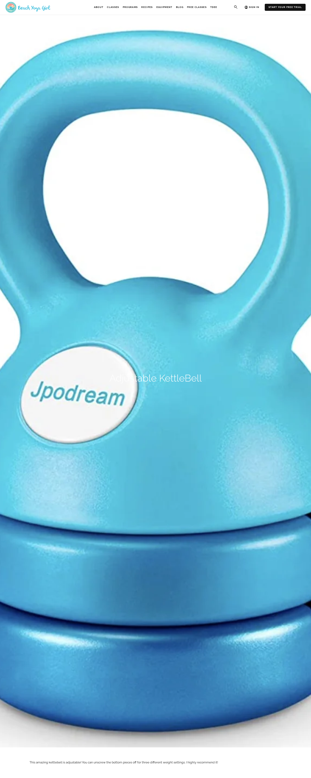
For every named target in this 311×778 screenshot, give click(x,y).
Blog (179, 7)
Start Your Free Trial (285, 7)
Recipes (147, 7)
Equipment (164, 7)
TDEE (213, 7)
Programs (130, 7)
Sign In (254, 7)
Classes (113, 7)
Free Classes (197, 7)
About (98, 7)
